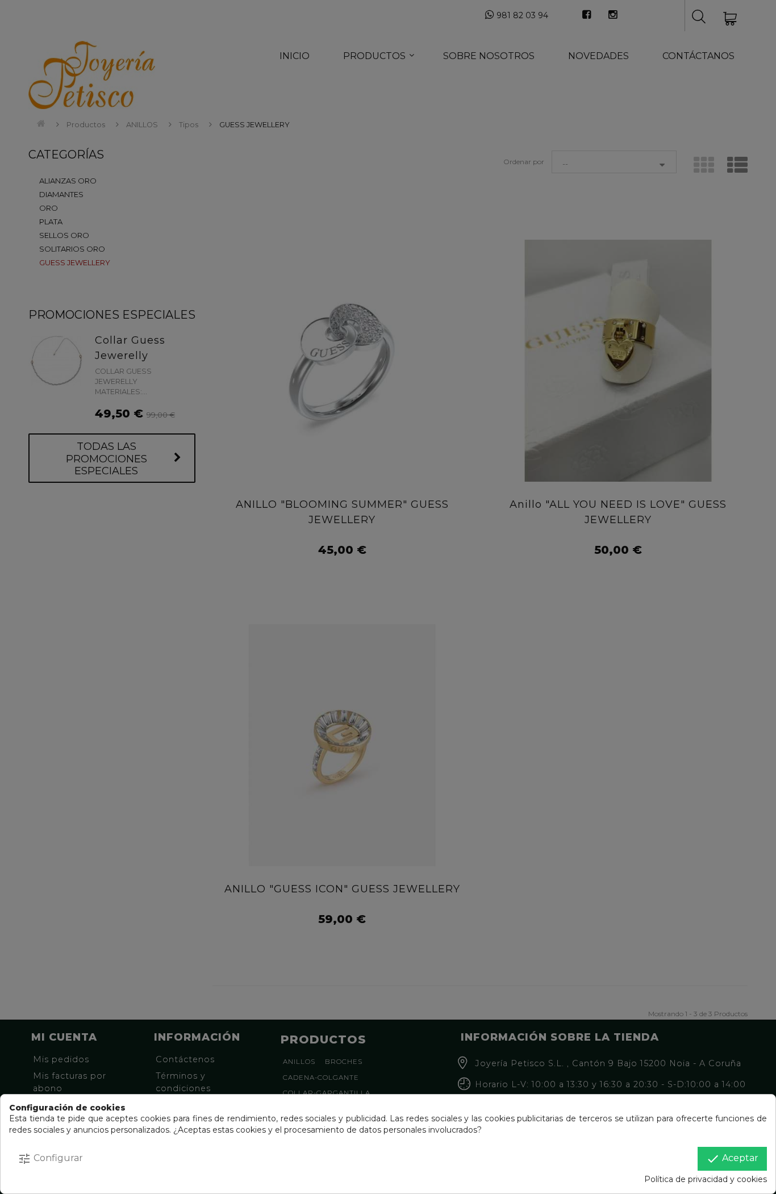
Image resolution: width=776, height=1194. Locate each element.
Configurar (50, 1159)
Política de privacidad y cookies (705, 1179)
